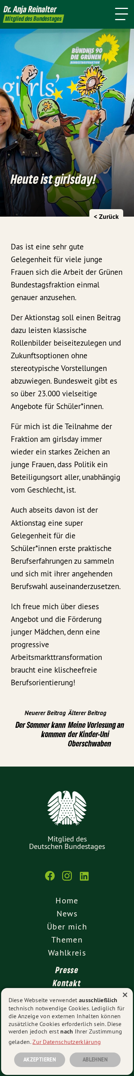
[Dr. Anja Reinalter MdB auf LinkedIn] (84, 879)
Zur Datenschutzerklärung (66, 1041)
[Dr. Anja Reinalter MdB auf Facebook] (49, 879)
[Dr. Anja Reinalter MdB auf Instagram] (67, 879)
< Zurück (106, 216)
